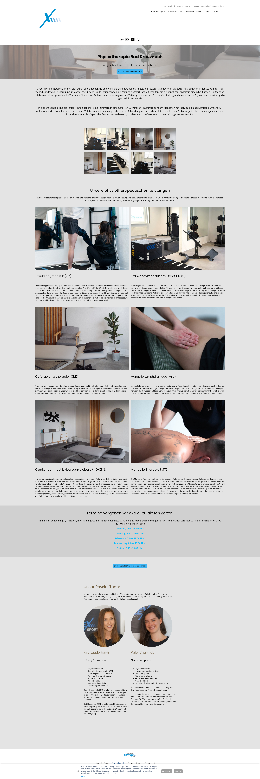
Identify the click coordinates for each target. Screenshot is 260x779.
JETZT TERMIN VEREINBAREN (130, 71)
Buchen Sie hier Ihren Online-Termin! (130, 566)
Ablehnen (178, 771)
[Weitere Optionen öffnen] (222, 11)
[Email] (132, 39)
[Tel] (138, 39)
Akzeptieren (166, 771)
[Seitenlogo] (50, 18)
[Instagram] (122, 39)
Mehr (83, 776)
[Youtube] (127, 39)
